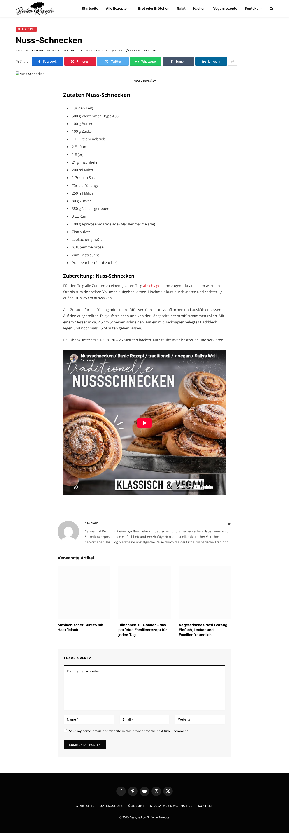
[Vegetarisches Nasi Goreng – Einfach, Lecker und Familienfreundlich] (205, 592)
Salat (181, 8)
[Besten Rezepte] (35, 8)
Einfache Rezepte (158, 817)
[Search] (271, 9)
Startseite (90, 8)
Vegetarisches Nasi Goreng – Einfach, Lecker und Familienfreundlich (204, 630)
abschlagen (153, 285)
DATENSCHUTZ (111, 806)
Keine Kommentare (143, 50)
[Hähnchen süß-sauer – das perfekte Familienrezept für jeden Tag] (144, 592)
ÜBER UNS (136, 806)
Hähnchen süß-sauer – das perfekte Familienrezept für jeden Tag (142, 630)
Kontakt (251, 8)
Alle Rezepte (116, 8)
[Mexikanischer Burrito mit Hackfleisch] (84, 592)
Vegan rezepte (225, 8)
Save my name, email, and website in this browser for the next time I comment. (129, 731)
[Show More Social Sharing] (232, 61)
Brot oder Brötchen (153, 8)
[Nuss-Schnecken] (30, 74)
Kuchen (199, 8)
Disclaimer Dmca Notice (171, 806)
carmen (37, 50)
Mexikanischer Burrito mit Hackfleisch (80, 627)
